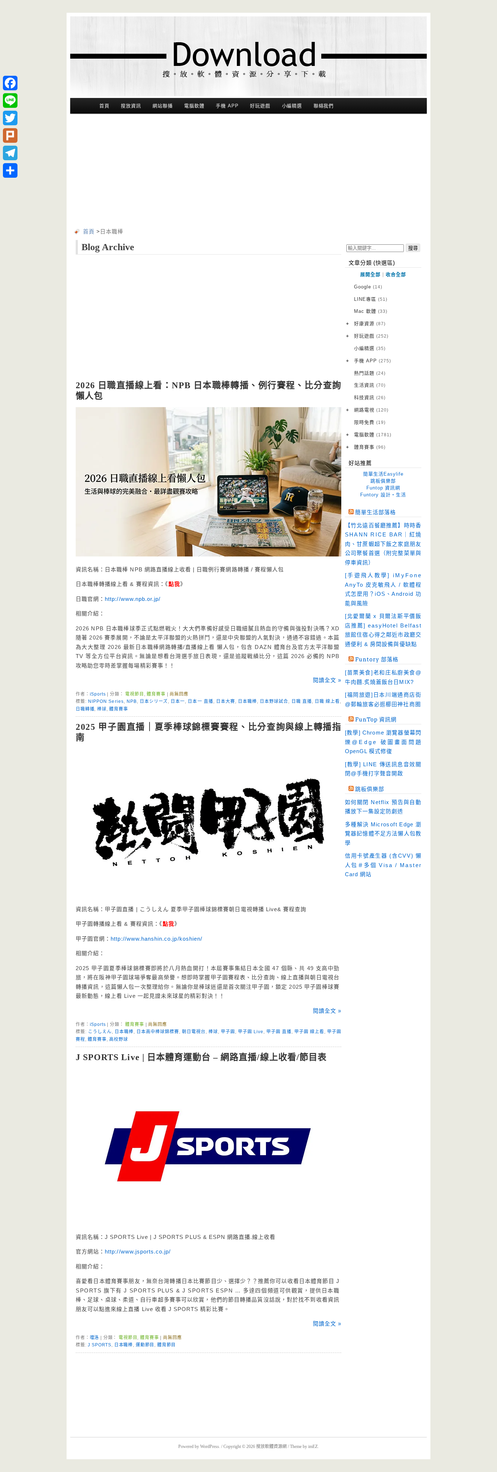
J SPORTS (99, 1344)
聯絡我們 (324, 106)
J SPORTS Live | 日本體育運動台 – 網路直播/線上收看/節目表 (201, 1057)
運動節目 (145, 1344)
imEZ (313, 1446)
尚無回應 (179, 694)
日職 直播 (301, 701)
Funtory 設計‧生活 (383, 494)
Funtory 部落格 (376, 659)
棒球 (102, 709)
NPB (132, 701)
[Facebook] (10, 83)
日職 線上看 (327, 701)
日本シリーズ (154, 701)
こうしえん (100, 1031)
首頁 (104, 106)
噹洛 (94, 1337)
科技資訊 (370, 397)
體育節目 (166, 1344)
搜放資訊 (131, 106)
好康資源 (370, 323)
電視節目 (134, 694)
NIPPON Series (106, 701)
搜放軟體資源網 (271, 1446)
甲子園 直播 (278, 1031)
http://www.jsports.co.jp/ (138, 1251)
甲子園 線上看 (309, 1031)
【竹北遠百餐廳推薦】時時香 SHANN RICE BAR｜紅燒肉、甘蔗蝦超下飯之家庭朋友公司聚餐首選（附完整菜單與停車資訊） (383, 544)
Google (368, 287)
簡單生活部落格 (375, 512)
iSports (98, 694)
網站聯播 (162, 106)
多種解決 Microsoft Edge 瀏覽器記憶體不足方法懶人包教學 (383, 833)
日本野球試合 (274, 701)
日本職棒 (247, 701)
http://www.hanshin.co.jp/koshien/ (156, 939)
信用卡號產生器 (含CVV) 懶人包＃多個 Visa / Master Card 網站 (383, 865)
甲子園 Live (250, 1031)
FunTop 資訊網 (376, 719)
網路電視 (371, 410)
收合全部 (396, 274)
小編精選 (292, 106)
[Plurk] (10, 135)
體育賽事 (156, 694)
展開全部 (370, 274)
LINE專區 (370, 299)
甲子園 (228, 1031)
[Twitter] (10, 118)
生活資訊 (370, 385)
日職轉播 (85, 709)
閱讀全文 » (327, 680)
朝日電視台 (194, 1031)
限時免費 (370, 422)
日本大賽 (225, 701)
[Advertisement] (248, 172)
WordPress (209, 1446)
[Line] (10, 100)
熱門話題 (370, 373)
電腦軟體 (194, 106)
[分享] (10, 170)
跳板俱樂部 (383, 481)
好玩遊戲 (260, 106)
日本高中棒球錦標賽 (157, 1031)
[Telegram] (10, 153)
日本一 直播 (200, 701)
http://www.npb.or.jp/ (132, 599)
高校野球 (118, 1039)
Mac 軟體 (370, 311)
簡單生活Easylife (383, 474)
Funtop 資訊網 (383, 488)
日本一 (178, 701)
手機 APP (227, 106)
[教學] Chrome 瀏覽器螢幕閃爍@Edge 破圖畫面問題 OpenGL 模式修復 (383, 741)
